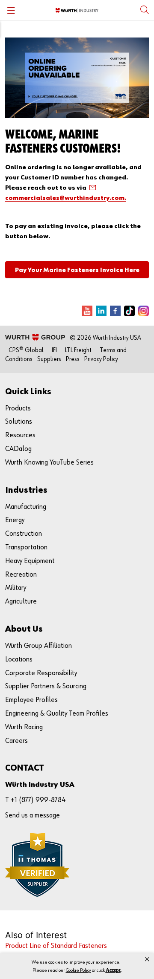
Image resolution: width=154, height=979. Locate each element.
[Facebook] (115, 311)
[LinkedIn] (101, 311)
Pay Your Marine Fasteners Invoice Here (77, 270)
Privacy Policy (101, 359)
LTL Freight (78, 350)
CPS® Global (26, 350)
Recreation (21, 574)
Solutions (18, 421)
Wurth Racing (24, 727)
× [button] (147, 959)
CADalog (18, 449)
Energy (14, 520)
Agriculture (21, 601)
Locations (19, 659)
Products (18, 408)
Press (73, 359)
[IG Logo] (143, 311)
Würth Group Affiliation (38, 646)
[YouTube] (87, 311)
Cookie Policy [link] (78, 970)
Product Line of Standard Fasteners (56, 946)
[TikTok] (129, 311)
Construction (23, 533)
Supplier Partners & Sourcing (45, 686)
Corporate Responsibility (41, 673)
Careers (16, 741)
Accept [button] (113, 970)
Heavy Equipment (30, 561)
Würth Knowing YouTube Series (49, 462)
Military (15, 588)
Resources (20, 435)
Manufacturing (25, 507)
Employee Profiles (31, 700)
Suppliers (49, 359)
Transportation (26, 547)
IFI (54, 350)
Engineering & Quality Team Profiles (56, 713)
